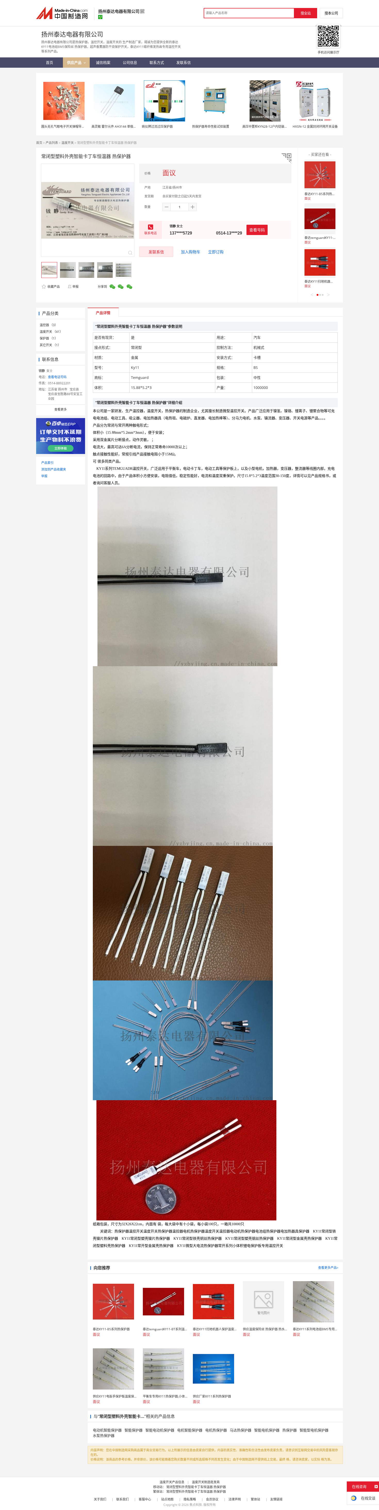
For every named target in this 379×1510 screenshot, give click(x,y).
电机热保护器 (216, 1430)
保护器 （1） (49, 338)
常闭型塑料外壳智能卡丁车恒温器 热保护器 (196, 1487)
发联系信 (156, 251)
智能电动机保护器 (159, 1430)
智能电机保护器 (266, 1430)
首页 (39, 143)
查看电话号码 (57, 377)
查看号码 (257, 229)
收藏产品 (53, 286)
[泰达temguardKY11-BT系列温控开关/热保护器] (319, 218)
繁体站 (255, 1499)
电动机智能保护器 (107, 1430)
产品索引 (47, 463)
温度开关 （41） (51, 331)
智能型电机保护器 (314, 1430)
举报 (75, 286)
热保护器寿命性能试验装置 (210, 126)
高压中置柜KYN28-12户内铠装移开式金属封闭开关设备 (280, 126)
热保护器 (289, 1430)
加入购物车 (190, 251)
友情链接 (276, 1499)
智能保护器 (134, 1430)
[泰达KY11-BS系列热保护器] (319, 175)
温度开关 (67, 143)
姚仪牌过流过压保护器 (157, 126)
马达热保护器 (240, 1430)
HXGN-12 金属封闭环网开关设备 (315, 126)
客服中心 (145, 1499)
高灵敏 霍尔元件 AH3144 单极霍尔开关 (119, 126)
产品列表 (52, 143)
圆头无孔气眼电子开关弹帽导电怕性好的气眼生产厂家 (78, 126)
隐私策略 (190, 1499)
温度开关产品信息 (172, 1482)
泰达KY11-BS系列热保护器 (322, 194)
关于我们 (100, 1499)
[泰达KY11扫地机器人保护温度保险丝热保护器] (319, 262)
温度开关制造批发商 (206, 1482)
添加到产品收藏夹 (53, 469)
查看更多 (60, 409)
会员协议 (212, 1499)
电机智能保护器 (189, 1430)
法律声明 (234, 1499)
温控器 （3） (49, 325)
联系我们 (122, 1499)
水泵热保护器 (103, 1435)
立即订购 (216, 251)
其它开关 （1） (50, 345)
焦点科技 (196, 1505)
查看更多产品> (328, 1267)
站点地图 (167, 1499)
